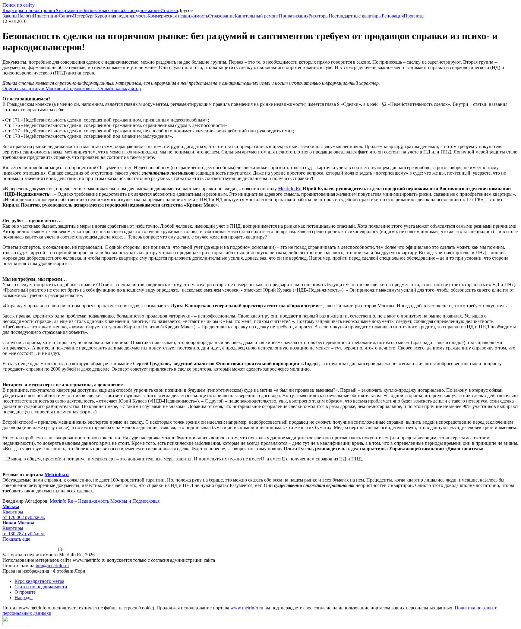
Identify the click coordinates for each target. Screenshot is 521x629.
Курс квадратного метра (39, 581)
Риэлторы (318, 15)
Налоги (25, 15)
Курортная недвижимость (120, 15)
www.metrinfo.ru (246, 607)
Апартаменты (69, 10)
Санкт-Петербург (76, 15)
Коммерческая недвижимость (177, 15)
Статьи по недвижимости (40, 586)
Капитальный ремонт (257, 15)
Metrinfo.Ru (290, 188)
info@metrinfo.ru (52, 565)
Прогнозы (414, 15)
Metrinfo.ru (57, 474)
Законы (9, 15)
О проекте (25, 592)
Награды (23, 597)
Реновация (393, 15)
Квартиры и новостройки (28, 10)
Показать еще (16, 539)
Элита (116, 10)
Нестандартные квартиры (355, 15)
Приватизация (293, 15)
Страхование (221, 15)
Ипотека (169, 10)
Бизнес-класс (97, 10)
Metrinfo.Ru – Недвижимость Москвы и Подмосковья (104, 501)
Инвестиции (46, 15)
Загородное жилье (141, 10)
